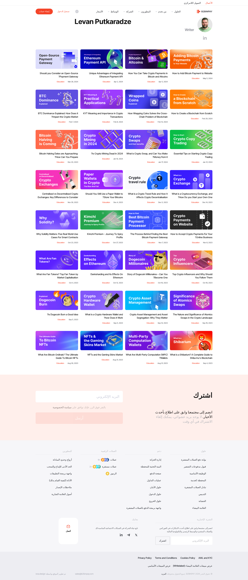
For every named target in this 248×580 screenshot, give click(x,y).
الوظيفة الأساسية (198, 473)
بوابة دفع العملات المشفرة (193, 459)
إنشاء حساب (44, 11)
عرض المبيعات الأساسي (159, 565)
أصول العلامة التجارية (62, 494)
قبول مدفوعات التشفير (195, 466)
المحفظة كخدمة (198, 480)
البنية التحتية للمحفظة (151, 466)
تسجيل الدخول (63, 11)
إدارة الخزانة (155, 459)
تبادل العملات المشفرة (195, 487)
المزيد (163, 574)
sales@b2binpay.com (84, 574)
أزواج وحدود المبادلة (62, 459)
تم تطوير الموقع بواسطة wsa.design (51, 574)
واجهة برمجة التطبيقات (61, 473)
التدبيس (202, 494)
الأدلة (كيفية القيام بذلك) (60, 480)
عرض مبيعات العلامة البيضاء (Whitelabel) (192, 565)
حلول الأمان (155, 487)
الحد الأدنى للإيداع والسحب (59, 466)
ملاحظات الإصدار (64, 487)
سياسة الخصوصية (62, 407)
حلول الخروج (155, 501)
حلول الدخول (155, 494)
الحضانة (202, 501)
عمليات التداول (154, 480)
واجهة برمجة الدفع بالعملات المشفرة (143, 507)
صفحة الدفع (155, 473)
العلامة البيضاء (199, 507)
